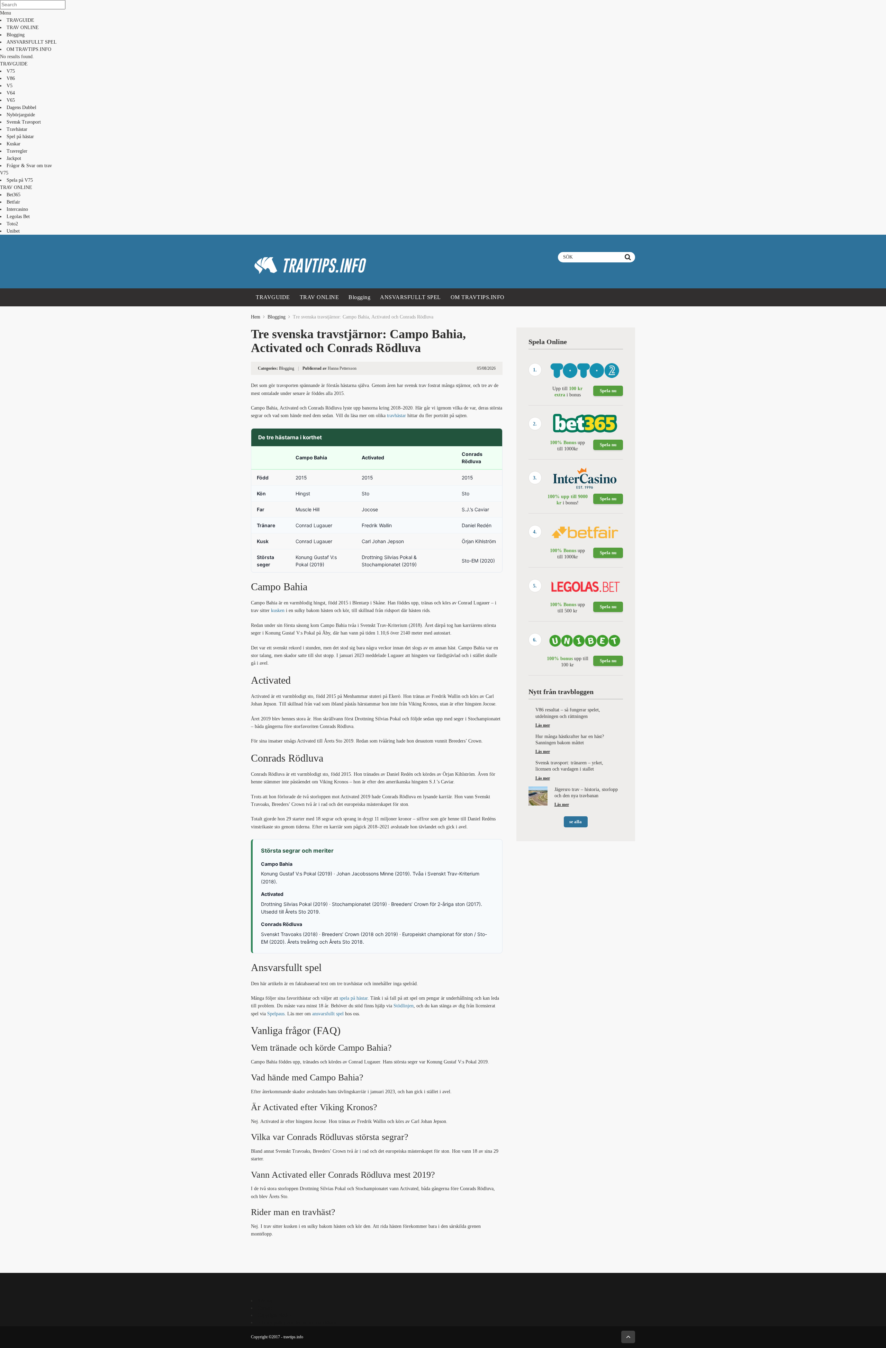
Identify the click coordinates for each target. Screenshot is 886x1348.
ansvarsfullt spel (328, 1013)
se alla (575, 821)
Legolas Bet (18, 216)
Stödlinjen (404, 1005)
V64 (11, 93)
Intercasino (17, 209)
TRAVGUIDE (20, 20)
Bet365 (13, 194)
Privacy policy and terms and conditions (296, 1322)
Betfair (13, 202)
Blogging (16, 34)
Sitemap (265, 1300)
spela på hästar (354, 998)
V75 (11, 71)
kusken (277, 610)
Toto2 (12, 223)
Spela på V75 (20, 180)
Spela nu (608, 390)
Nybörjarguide (21, 114)
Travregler (17, 151)
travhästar (396, 415)
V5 (9, 85)
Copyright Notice (274, 1315)
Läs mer (542, 725)
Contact (264, 1308)
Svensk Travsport (24, 122)
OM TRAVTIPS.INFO (29, 49)
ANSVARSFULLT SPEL (32, 42)
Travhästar (17, 129)
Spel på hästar (20, 136)
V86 (11, 78)
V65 (11, 100)
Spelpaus (275, 1013)
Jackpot (14, 158)
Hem (255, 317)
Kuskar (13, 143)
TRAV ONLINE (23, 27)
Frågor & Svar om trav (29, 165)
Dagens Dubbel (21, 107)
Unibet (13, 231)
